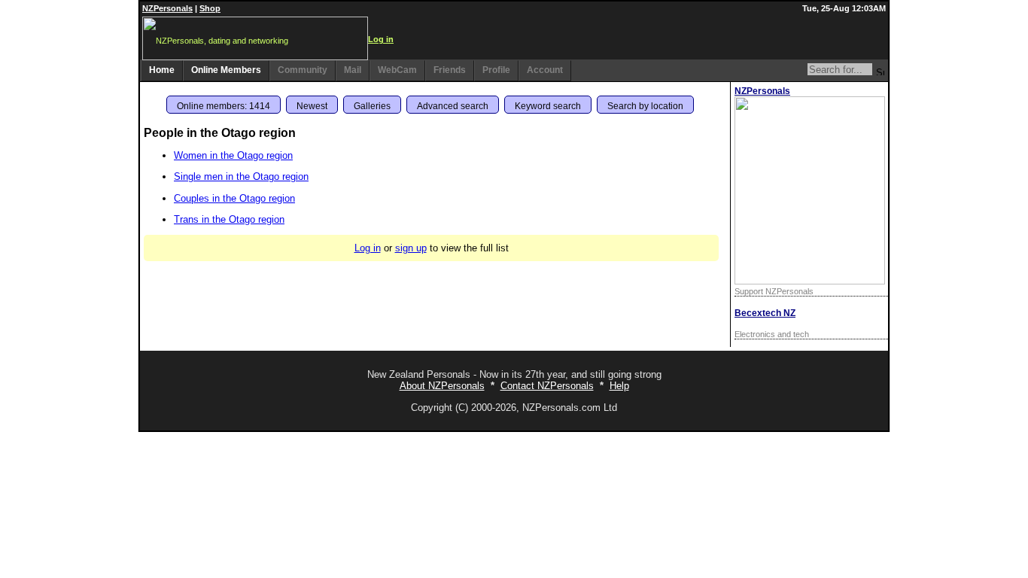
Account (545, 70)
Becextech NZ (765, 313)
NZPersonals (167, 8)
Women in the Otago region (233, 155)
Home (162, 70)
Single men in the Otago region (241, 176)
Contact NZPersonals (547, 385)
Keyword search (548, 106)
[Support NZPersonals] (810, 281)
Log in (381, 39)
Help (619, 385)
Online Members (226, 70)
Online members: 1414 (223, 106)
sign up (411, 248)
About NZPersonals (442, 385)
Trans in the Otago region (229, 219)
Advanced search (452, 106)
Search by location (645, 106)
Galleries (372, 106)
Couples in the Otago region (234, 198)
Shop (210, 8)
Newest (312, 106)
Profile (496, 70)
